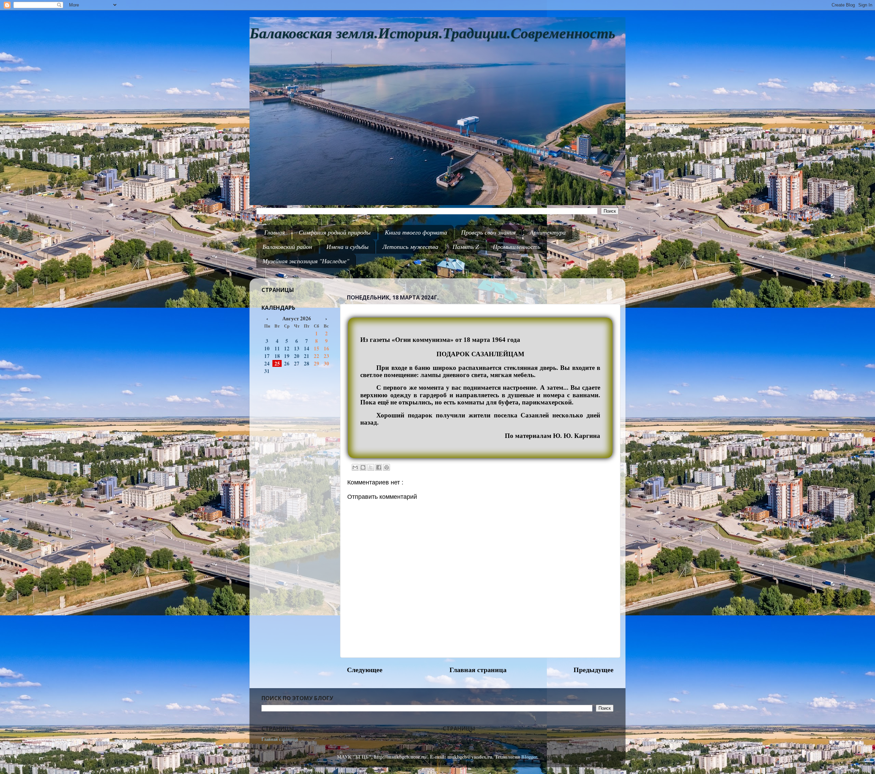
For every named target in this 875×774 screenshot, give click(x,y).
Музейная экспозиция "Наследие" (305, 261)
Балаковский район (287, 246)
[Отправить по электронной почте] (355, 467)
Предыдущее (594, 669)
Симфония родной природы (335, 232)
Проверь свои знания (488, 232)
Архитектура (548, 232)
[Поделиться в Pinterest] (386, 467)
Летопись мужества (410, 246)
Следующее (364, 669)
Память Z (466, 246)
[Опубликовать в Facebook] (378, 467)
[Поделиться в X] (370, 467)
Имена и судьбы (347, 246)
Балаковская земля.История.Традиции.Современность (432, 33)
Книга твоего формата (416, 232)
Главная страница (478, 669)
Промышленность (516, 246)
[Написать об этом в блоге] (363, 467)
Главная (274, 232)
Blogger (529, 756)
